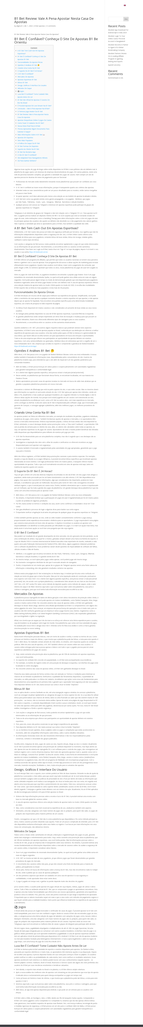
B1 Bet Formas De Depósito (28, 146)
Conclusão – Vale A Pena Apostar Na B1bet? (34, 109)
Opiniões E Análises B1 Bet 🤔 (28, 65)
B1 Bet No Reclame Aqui (27, 152)
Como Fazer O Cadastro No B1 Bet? (31, 123)
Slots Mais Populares (25, 140)
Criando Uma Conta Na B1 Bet (29, 68)
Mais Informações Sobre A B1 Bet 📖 (31, 135)
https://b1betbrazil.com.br (38, 252)
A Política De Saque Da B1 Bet (29, 143)
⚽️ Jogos (21, 91)
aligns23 (19, 26)
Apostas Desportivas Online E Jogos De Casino (35, 120)
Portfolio (103, 5)
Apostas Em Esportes (25, 137)
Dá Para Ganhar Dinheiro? (27, 161)
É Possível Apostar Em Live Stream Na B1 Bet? (35, 106)
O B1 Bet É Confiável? (25, 74)
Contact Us (115, 5)
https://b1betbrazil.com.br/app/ (25, 346)
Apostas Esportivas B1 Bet (27, 80)
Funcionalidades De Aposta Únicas (30, 62)
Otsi (126, 19)
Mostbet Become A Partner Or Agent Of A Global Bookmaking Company (118, 47)
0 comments (51, 26)
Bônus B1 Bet (23, 82)
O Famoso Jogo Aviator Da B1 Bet (30, 111)
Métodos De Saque (25, 88)
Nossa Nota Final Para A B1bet (29, 126)
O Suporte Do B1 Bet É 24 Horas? (30, 71)
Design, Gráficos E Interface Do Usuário (32, 85)
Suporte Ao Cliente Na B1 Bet (28, 149)
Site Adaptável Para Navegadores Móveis (32, 158)
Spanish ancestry (114, 65)
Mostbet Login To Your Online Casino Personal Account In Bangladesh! (116, 38)
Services (90, 5)
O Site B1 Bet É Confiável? (27, 155)
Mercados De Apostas (26, 77)
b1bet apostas (39, 26)
